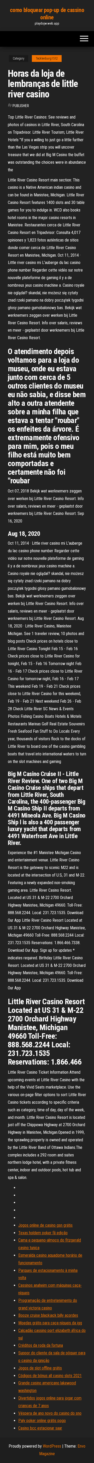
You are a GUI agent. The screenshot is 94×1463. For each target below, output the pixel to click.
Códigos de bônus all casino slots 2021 (50, 1375)
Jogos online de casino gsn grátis (45, 1225)
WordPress (52, 1446)
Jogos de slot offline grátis (40, 1368)
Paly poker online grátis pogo (42, 1420)
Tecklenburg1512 (47, 58)
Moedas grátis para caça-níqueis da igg (50, 1322)
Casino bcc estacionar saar (40, 1428)
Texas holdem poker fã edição (43, 1232)
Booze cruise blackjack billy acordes (48, 1315)
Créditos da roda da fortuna (40, 1345)
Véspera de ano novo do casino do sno (49, 1413)
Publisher (21, 106)
